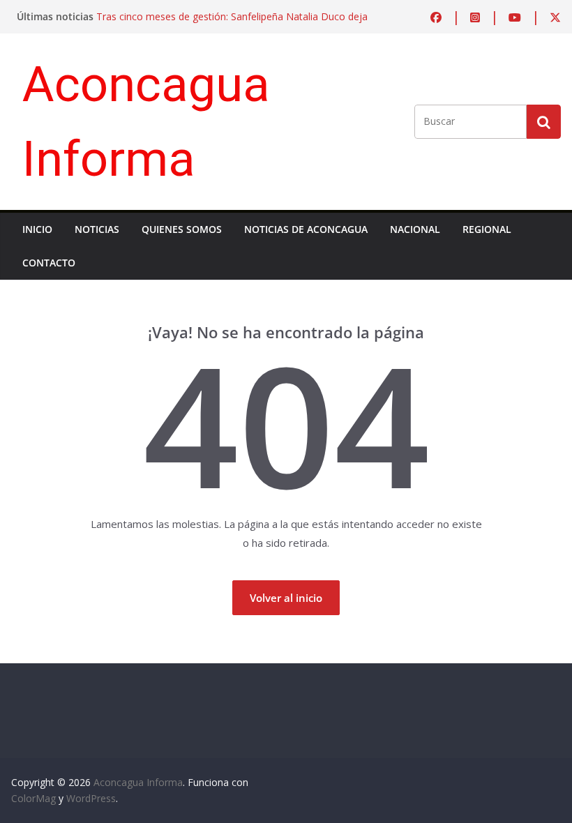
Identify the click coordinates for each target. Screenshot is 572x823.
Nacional (415, 229)
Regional (486, 229)
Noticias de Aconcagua (306, 229)
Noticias (97, 229)
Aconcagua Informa (138, 782)
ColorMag (33, 798)
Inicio (37, 229)
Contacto (48, 262)
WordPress (91, 798)
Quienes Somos (182, 229)
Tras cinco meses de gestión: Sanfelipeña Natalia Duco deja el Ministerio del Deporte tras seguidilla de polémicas (232, 23)
